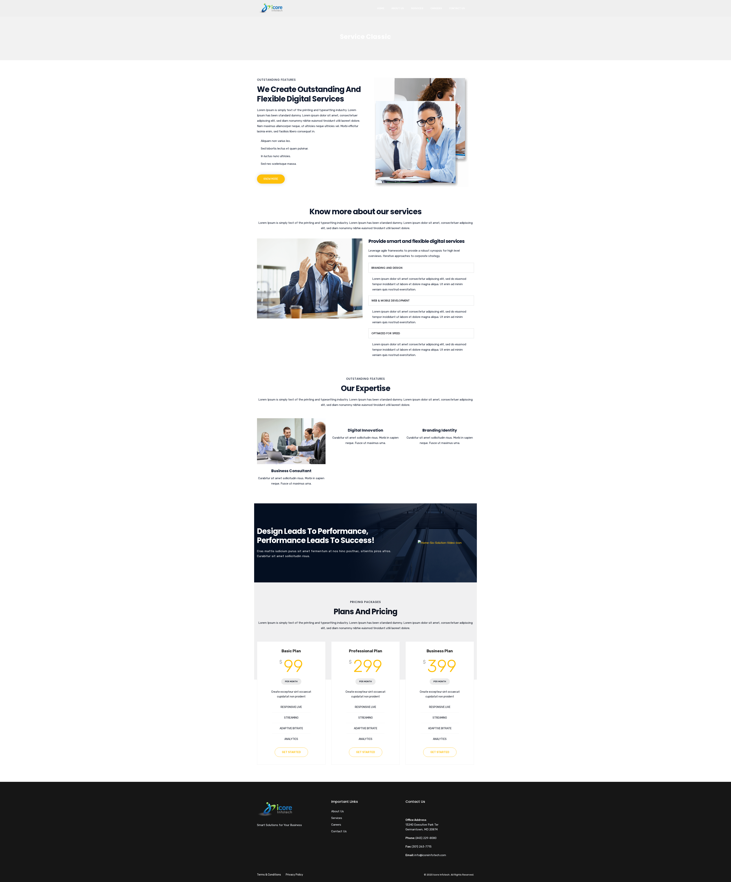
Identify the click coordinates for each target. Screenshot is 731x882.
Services (417, 8)
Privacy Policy (294, 874)
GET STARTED (291, 752)
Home (380, 8)
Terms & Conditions (269, 874)
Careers (436, 8)
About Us (397, 8)
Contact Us (457, 8)
